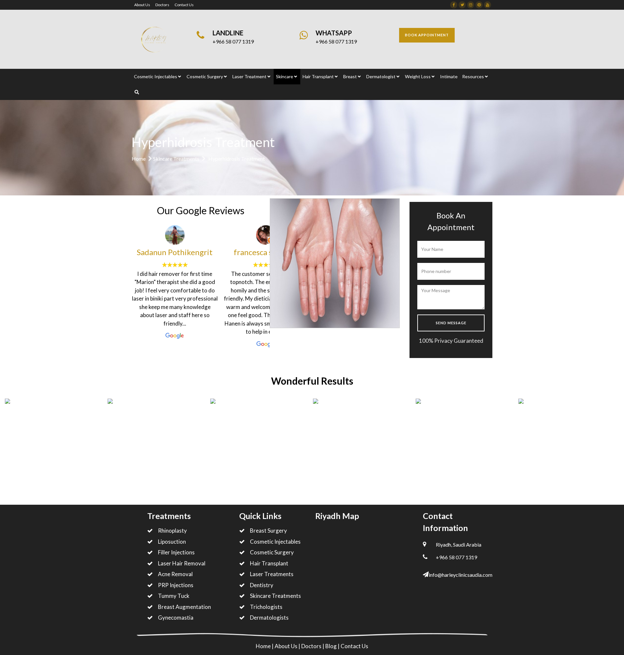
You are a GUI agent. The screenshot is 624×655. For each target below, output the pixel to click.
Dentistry (261, 585)
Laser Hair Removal (181, 563)
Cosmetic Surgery (272, 552)
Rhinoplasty (172, 530)
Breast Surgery (268, 530)
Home (139, 158)
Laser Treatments (271, 574)
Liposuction (172, 541)
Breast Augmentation (184, 606)
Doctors (162, 4)
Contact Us (184, 4)
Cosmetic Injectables (275, 541)
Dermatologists (269, 617)
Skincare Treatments (176, 158)
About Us (142, 4)
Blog (331, 646)
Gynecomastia (175, 617)
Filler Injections (176, 552)
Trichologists (266, 606)
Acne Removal (175, 574)
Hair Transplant (269, 563)
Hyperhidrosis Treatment (236, 158)
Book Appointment (427, 35)
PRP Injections (175, 585)
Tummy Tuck (173, 595)
